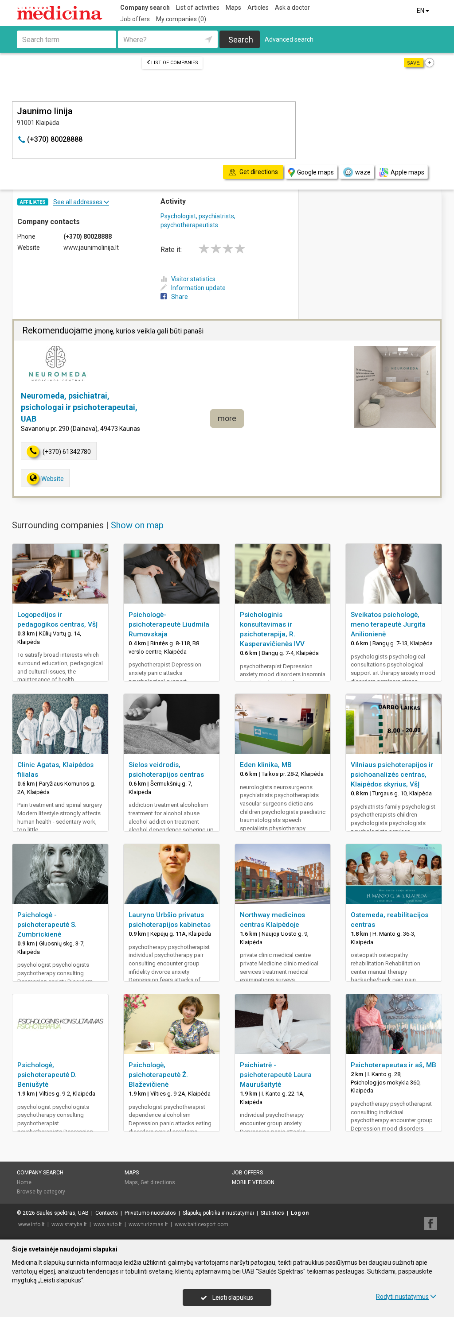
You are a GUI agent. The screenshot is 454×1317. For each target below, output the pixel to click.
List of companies (174, 63)
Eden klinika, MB (266, 765)
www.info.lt (31, 1224)
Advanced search (289, 39)
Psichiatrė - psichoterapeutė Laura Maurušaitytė (276, 1074)
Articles (258, 7)
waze (363, 172)
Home (24, 1182)
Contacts (106, 1213)
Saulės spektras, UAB (62, 1213)
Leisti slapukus (232, 1297)
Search (240, 39)
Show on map (137, 525)
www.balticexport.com (201, 1224)
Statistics (272, 1213)
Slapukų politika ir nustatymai (218, 1213)
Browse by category (41, 1192)
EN (421, 10)
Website (52, 478)
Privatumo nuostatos (150, 1213)
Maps (233, 7)
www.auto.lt (108, 1224)
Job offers (135, 19)
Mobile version (253, 1182)
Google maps (315, 172)
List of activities (197, 7)
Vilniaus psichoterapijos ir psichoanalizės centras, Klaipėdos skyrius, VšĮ (392, 774)
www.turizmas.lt (148, 1224)
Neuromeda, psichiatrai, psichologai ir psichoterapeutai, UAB (79, 407)
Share (179, 296)
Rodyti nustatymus (402, 1296)
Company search (145, 7)
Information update (198, 287)
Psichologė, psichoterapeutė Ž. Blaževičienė (158, 1074)
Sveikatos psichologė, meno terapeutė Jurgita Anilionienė (388, 624)
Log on (300, 1213)
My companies (181, 19)
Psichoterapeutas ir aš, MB (393, 1065)
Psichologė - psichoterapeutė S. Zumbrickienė (47, 924)
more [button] (227, 418)
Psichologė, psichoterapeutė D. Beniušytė (47, 1074)
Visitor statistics (193, 279)
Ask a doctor (292, 7)
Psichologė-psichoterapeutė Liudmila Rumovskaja (169, 624)
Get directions (158, 1182)
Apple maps (407, 172)
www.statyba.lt (69, 1224)
